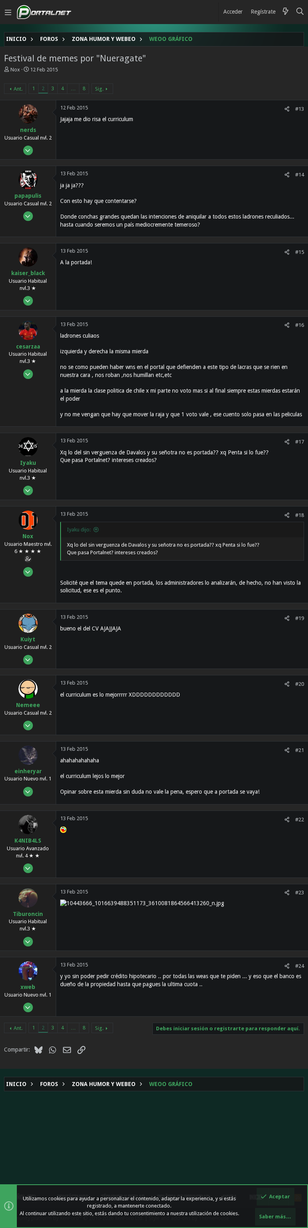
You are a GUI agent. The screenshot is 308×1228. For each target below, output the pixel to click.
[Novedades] (285, 12)
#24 (299, 966)
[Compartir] (287, 109)
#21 (299, 750)
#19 (299, 618)
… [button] (73, 88)
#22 (299, 820)
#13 (299, 109)
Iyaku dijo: (79, 530)
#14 (299, 175)
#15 (299, 252)
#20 (299, 684)
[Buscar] (300, 12)
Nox (15, 70)
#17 (299, 442)
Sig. (99, 89)
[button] (8, 12)
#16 (299, 325)
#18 (299, 515)
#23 (299, 893)
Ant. (18, 89)
